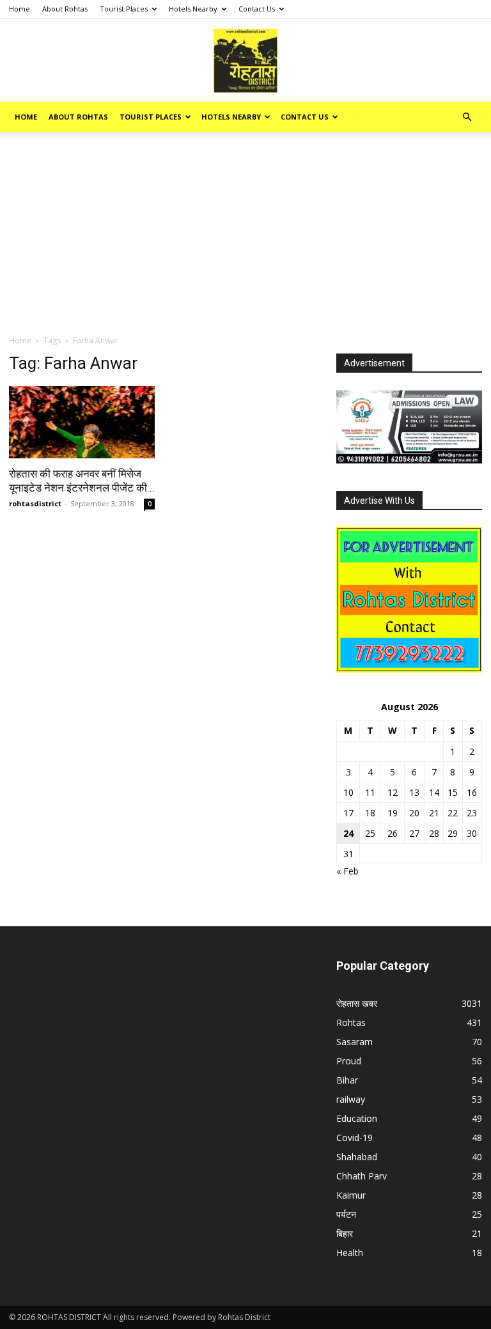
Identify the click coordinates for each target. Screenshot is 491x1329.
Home (19, 8)
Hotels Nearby (193, 8)
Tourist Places (124, 8)
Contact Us (256, 8)
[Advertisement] (245, 238)
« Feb (347, 871)
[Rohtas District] (245, 61)
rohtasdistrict (35, 503)
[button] (466, 117)
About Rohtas (65, 8)
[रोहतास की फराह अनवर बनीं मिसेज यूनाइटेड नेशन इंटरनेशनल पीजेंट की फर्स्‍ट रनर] (82, 422)
